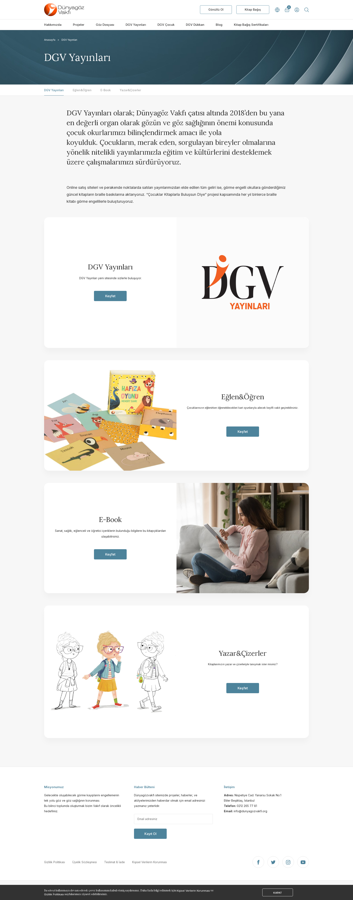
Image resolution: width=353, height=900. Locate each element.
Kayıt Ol (150, 834)
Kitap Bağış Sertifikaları (251, 25)
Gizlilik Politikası (54, 862)
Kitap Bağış (253, 9)
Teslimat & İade (114, 862)
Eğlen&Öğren (82, 90)
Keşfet (110, 296)
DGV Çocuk (166, 25)
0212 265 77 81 (247, 806)
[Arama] (306, 9)
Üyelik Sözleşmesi (84, 862)
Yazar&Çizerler (130, 90)
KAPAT (277, 892)
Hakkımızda (52, 25)
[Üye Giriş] (297, 9)
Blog (219, 25)
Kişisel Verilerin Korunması (149, 862)
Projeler (78, 25)
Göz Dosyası (105, 25)
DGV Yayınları (136, 25)
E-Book (106, 90)
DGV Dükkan (195, 25)
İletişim (229, 787)
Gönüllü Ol (215, 9)
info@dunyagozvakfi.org (250, 811)
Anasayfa (49, 39)
